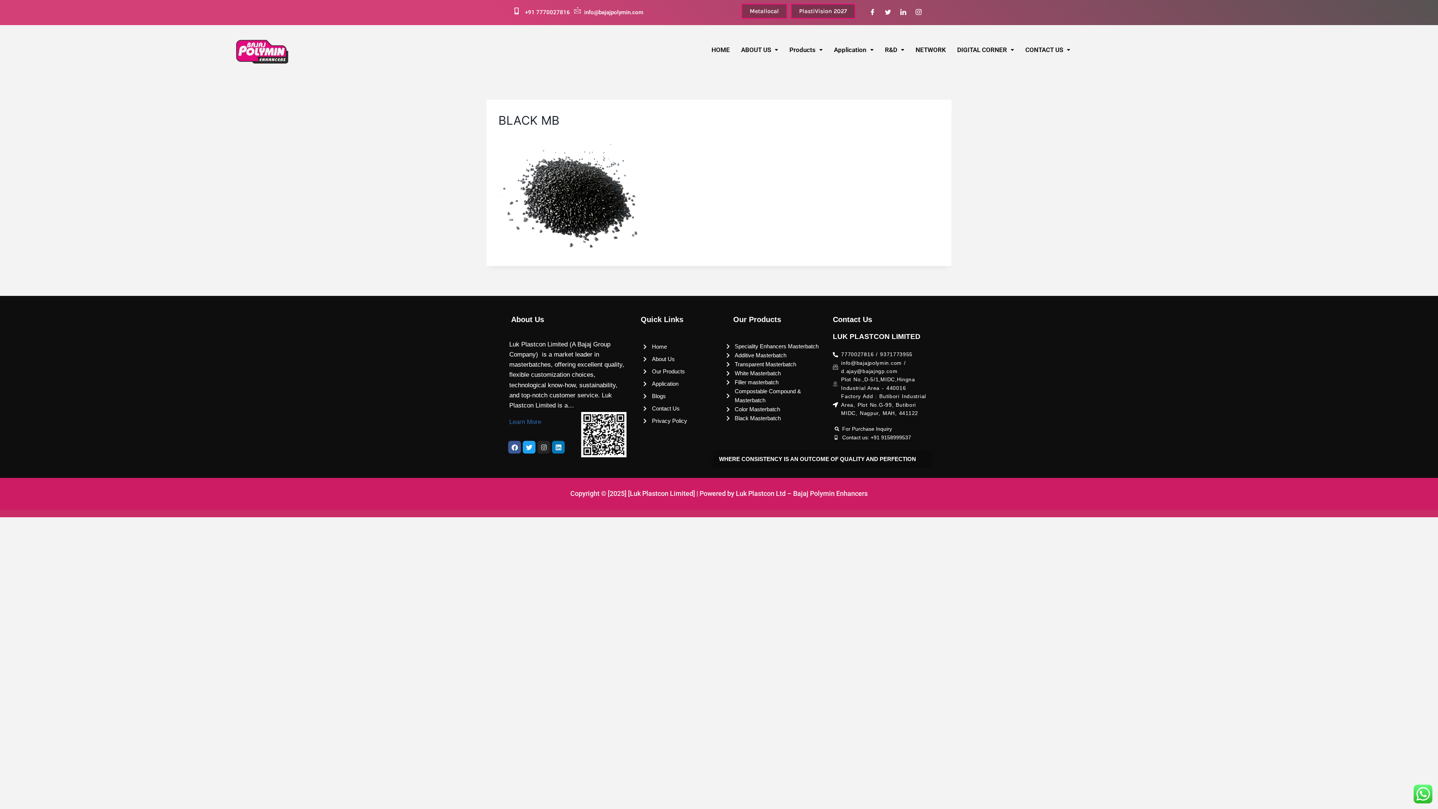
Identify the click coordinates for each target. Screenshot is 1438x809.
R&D (891, 50)
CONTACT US (1044, 50)
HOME (721, 50)
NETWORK (931, 50)
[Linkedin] (558, 447)
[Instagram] (918, 12)
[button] (759, 50)
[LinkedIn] (903, 12)
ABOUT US (756, 50)
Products (802, 50)
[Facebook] (872, 12)
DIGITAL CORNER (982, 50)
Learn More (525, 421)
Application (850, 50)
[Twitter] (888, 12)
